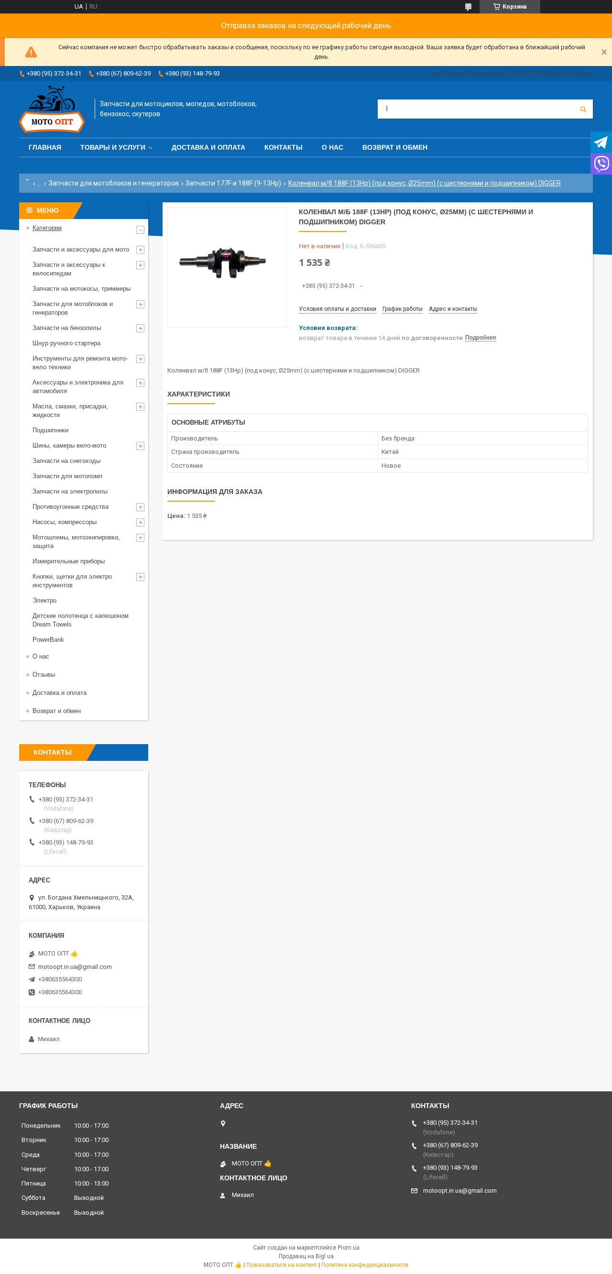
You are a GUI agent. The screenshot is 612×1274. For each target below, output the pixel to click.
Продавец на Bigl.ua (306, 1256)
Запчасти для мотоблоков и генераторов (114, 183)
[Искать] (583, 109)
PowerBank (48, 639)
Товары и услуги (112, 147)
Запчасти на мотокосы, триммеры (82, 288)
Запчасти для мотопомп (67, 476)
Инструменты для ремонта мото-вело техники (80, 363)
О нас (332, 147)
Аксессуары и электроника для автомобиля (78, 387)
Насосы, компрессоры (65, 522)
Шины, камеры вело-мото (69, 445)
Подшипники (50, 430)
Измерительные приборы (69, 561)
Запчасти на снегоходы (66, 460)
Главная (45, 147)
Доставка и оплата (208, 147)
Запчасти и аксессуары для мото (81, 249)
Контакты (283, 147)
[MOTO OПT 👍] (52, 109)
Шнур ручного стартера (66, 343)
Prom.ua (349, 1247)
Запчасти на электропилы (70, 491)
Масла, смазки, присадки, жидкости (70, 410)
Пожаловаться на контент (281, 1265)
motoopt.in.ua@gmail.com (75, 966)
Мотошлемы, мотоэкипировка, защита (76, 541)
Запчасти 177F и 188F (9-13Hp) (233, 183)
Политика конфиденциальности (364, 1265)
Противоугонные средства (71, 506)
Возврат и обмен (394, 147)
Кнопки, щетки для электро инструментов (72, 581)
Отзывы (44, 674)
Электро (44, 600)
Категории (47, 227)
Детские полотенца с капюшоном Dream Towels (81, 620)
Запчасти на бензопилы (67, 327)
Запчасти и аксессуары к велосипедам (69, 269)
